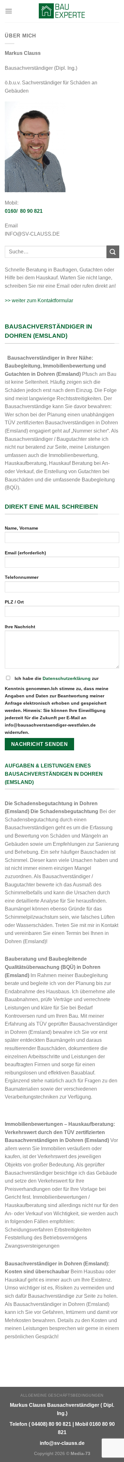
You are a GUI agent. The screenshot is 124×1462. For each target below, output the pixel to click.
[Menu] (8, 11)
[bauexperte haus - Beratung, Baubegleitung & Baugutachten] (62, 11)
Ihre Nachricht (20, 626)
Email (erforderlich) (25, 552)
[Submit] (113, 251)
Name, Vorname (21, 528)
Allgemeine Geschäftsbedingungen (62, 1395)
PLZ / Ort (14, 601)
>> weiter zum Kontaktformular (39, 300)
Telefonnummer (21, 577)
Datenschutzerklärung (67, 678)
